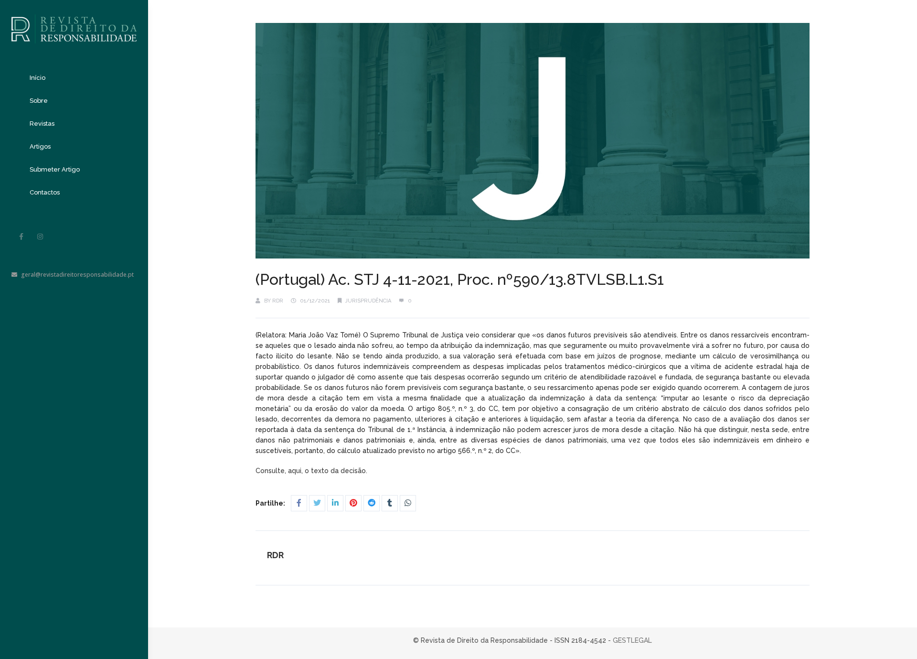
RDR (277, 301)
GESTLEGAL (632, 640)
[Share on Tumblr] (389, 503)
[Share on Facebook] (299, 503)
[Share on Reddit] (371, 503)
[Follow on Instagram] (40, 236)
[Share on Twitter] (317, 503)
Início (37, 77)
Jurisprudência (368, 301)
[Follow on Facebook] (21, 236)
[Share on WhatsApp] (408, 503)
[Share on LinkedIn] (335, 503)
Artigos (40, 146)
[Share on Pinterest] (353, 503)
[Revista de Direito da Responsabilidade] (74, 21)
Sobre (39, 100)
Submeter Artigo (55, 169)
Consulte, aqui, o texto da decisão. (312, 471)
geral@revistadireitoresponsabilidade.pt (77, 274)
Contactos (45, 192)
